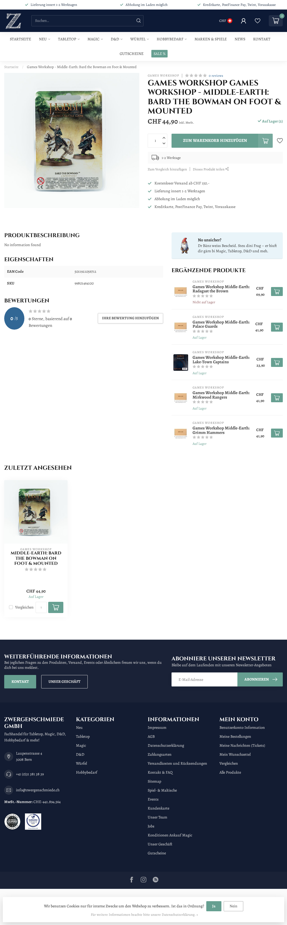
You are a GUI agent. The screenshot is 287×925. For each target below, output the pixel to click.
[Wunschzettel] (257, 20)
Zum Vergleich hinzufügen (167, 169)
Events (153, 799)
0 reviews (216, 75)
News (240, 39)
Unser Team (157, 817)
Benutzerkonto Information (242, 727)
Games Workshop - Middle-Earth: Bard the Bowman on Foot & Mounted (81, 67)
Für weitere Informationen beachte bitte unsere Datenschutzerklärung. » (144, 914)
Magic (93, 39)
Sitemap (154, 781)
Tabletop (67, 39)
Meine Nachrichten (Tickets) (242, 745)
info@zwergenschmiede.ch (37, 790)
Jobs (151, 826)
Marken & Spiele (211, 39)
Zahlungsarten (160, 754)
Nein (233, 906)
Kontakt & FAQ (160, 772)
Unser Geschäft (64, 681)
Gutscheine (132, 53)
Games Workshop (163, 75)
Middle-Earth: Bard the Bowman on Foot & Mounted (36, 558)
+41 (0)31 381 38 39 (30, 774)
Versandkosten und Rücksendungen (177, 763)
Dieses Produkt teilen (209, 169)
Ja (214, 906)
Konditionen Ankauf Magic (170, 835)
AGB (151, 736)
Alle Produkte (230, 772)
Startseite (20, 39)
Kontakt (261, 39)
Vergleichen (24, 607)
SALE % (159, 53)
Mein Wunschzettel (235, 754)
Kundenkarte (158, 808)
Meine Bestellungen (235, 736)
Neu (43, 39)
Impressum (157, 727)
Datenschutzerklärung (166, 745)
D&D (115, 39)
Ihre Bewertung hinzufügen (130, 318)
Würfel (137, 39)
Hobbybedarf (170, 39)
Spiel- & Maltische (162, 790)
